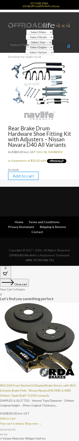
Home (19, 222)
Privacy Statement (21, 227)
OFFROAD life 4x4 (22, 255)
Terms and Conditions (44, 222)
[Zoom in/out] (1, 429)
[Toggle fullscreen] (5, 429)
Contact (37, 232)
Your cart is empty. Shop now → (21, 423)
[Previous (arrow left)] (1, 434)
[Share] (9, 429)
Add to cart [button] (23, 175)
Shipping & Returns (53, 227)
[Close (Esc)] (13, 429)
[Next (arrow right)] (5, 434)
